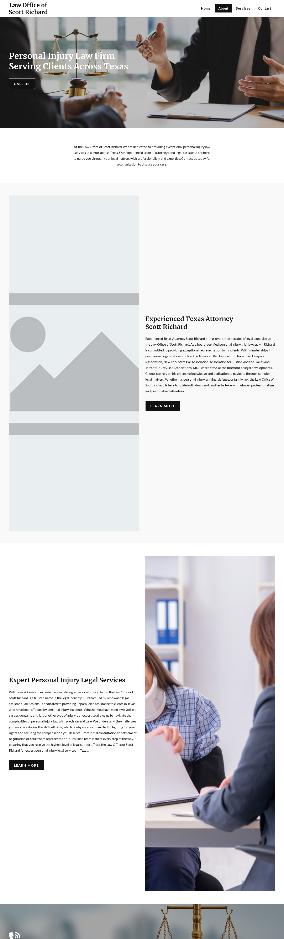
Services (243, 8)
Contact (264, 8)
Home (206, 8)
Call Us (22, 84)
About (223, 8)
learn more (162, 406)
